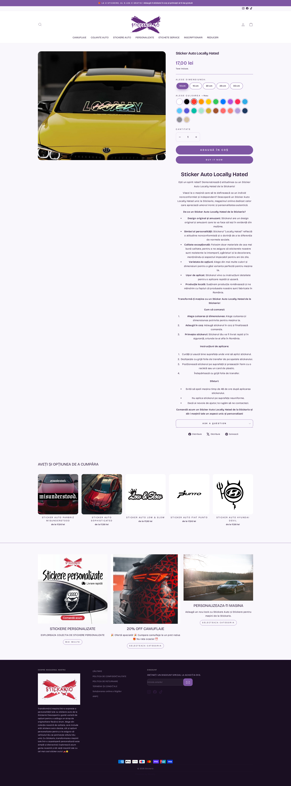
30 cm (236, 86)
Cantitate (183, 129)
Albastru (223, 102)
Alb (179, 102)
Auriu (209, 111)
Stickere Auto (122, 37)
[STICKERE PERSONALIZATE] (72, 589)
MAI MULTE (72, 642)
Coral (223, 111)
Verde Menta (201, 111)
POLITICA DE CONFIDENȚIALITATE (109, 676)
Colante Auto (100, 37)
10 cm (182, 86)
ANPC (95, 696)
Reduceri (212, 37)
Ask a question (214, 423)
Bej (187, 120)
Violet (230, 102)
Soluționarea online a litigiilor (107, 691)
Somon (230, 111)
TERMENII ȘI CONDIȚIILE (105, 686)
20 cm (209, 86)
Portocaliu (201, 102)
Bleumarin (245, 111)
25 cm (223, 86)
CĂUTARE (97, 671)
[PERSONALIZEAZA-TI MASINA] (218, 577)
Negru (187, 102)
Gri (179, 120)
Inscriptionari (193, 37)
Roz (238, 102)
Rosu (194, 102)
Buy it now (214, 160)
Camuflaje (79, 37)
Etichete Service (169, 37)
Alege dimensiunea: (191, 79)
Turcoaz (194, 111)
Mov (187, 111)
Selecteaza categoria (145, 646)
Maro (216, 111)
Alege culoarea (192, 95)
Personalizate (144, 37)
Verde (216, 102)
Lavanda (238, 111)
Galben (209, 102)
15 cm (196, 86)
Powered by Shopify (145, 774)
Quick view (58, 510)
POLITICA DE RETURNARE (105, 681)
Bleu (179, 111)
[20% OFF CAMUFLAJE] (145, 589)
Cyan (245, 102)
